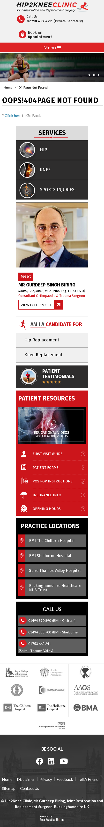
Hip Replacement (41, 340)
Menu (50, 47)
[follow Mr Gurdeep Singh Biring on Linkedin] (51, 761)
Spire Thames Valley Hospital (55, 570)
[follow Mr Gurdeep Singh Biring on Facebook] (39, 761)
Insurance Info (47, 495)
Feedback (65, 779)
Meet (26, 276)
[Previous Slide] (89, 76)
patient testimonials (58, 373)
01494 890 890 (39, 620)
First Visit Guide (47, 454)
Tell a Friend (88, 779)
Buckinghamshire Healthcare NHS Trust (55, 587)
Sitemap (8, 788)
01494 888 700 (39, 632)
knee (45, 169)
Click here (13, 115)
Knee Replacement (43, 354)
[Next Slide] (99, 76)
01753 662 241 (39, 643)
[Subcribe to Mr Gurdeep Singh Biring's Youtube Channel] (63, 761)
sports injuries (57, 189)
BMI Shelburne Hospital (50, 555)
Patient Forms (46, 467)
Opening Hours (47, 509)
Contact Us (29, 788)
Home (8, 87)
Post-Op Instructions (53, 481)
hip (43, 149)
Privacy (45, 779)
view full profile (36, 305)
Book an (40, 34)
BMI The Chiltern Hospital (51, 540)
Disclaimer (26, 779)
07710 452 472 (39, 21)
